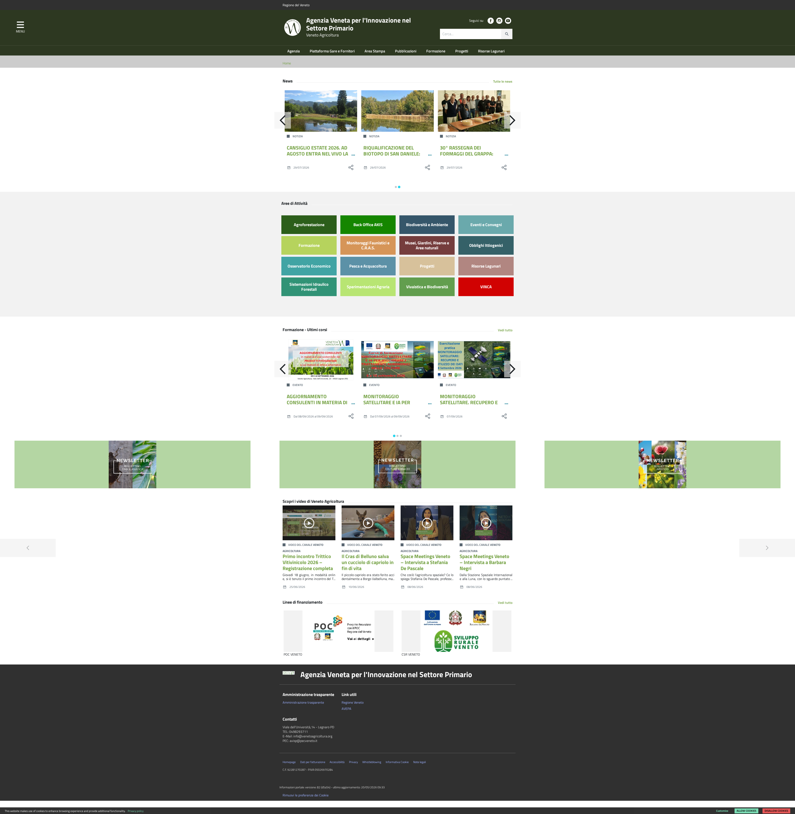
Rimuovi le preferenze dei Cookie (306, 795)
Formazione (436, 51)
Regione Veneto (353, 702)
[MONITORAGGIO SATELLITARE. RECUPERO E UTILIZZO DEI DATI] (397, 359)
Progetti (462, 51)
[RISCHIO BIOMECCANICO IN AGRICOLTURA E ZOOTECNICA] (474, 359)
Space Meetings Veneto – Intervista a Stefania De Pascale (425, 562)
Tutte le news (502, 81)
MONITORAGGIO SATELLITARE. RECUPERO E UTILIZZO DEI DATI (392, 402)
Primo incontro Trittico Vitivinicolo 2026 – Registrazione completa (308, 562)
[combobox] (476, 34)
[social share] (351, 167)
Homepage (289, 762)
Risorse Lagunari (491, 51)
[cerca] (507, 34)
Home (287, 63)
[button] (20, 28)
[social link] (490, 20)
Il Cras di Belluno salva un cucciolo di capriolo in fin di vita (368, 562)
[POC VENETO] (338, 631)
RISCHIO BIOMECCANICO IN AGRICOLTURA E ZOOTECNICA (471, 399)
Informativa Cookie (397, 762)
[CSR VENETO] (456, 631)
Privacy (353, 762)
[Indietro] (282, 120)
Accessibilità (337, 762)
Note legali (419, 762)
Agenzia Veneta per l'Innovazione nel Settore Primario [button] (386, 674)
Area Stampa (375, 51)
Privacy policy (135, 811)
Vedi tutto (505, 330)
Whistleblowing (371, 762)
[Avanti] (512, 120)
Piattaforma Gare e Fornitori (332, 51)
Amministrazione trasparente (303, 702)
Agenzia (294, 51)
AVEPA (346, 708)
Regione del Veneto (296, 4)
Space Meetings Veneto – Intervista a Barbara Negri (484, 562)
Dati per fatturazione (312, 762)
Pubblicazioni (406, 51)
